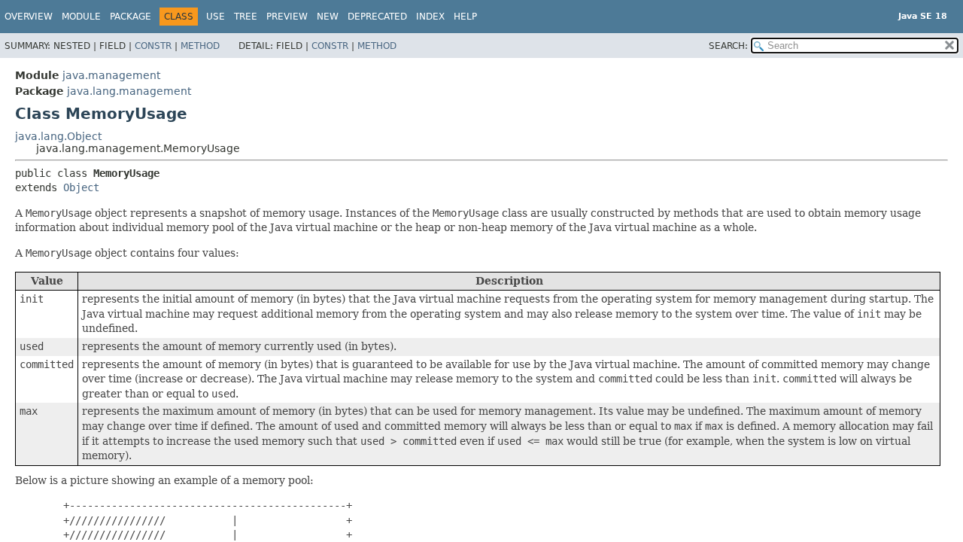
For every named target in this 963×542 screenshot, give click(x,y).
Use (215, 16)
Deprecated (377, 16)
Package (130, 16)
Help (465, 16)
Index (430, 16)
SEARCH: (728, 46)
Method (200, 46)
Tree (245, 16)
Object (81, 187)
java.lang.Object (58, 136)
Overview (29, 16)
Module (81, 16)
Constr (153, 46)
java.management (111, 75)
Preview (287, 16)
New (328, 16)
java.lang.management (129, 91)
